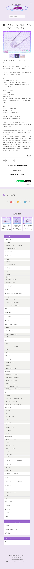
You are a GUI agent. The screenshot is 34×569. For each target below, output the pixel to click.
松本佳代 (7, 516)
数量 (4, 161)
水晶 (7, 413)
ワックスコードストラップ (12, 305)
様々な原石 (8, 395)
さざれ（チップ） (10, 362)
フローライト (9, 430)
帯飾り (7, 327)
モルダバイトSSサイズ (11, 401)
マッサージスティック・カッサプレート (14, 481)
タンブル (8, 467)
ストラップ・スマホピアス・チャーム (14, 293)
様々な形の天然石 (9, 436)
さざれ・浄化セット (10, 359)
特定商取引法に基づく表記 (11, 529)
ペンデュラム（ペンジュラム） (12, 473)
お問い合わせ (8, 533)
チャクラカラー (8, 505)
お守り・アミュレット (10, 330)
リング (6, 289)
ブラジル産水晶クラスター (12, 374)
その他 (7, 456)
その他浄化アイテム (11, 368)
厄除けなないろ (8, 501)
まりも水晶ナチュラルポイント (13, 404)
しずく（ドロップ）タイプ (12, 302)
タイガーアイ (9, 422)
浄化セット (8, 365)
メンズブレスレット (10, 251)
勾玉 (6, 340)
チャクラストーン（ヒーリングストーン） (15, 460)
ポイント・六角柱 (10, 448)
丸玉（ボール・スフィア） (11, 407)
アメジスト (8, 410)
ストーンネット (10, 470)
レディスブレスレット (10, 239)
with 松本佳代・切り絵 (12, 248)
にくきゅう (8, 296)
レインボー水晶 (10, 416)
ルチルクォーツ (10, 427)
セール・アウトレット (10, 509)
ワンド (6, 477)
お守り (7, 337)
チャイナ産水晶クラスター (12, 377)
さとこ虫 (7, 512)
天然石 (7, 259)
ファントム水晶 (10, 424)
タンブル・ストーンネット (11, 464)
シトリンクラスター (11, 383)
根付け (6, 308)
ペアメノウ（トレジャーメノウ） (14, 398)
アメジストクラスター (11, 380)
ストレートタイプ (10, 299)
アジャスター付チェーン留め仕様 (14, 245)
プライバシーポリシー (17, 557)
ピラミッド (8, 442)
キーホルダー (8, 312)
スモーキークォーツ (11, 419)
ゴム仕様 (8, 242)
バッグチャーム (8, 316)
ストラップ (8, 349)
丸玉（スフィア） (10, 445)
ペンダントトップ (10, 271)
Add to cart (17, 170)
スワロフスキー (10, 261)
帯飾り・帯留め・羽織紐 (11, 324)
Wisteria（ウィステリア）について (17, 555)
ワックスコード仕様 (11, 279)
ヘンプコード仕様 (10, 282)
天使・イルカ (9, 454)
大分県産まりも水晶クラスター (13, 389)
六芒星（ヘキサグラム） (12, 440)
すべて (6, 202)
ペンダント (8, 274)
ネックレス (8, 277)
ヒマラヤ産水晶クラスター (12, 386)
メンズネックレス (9, 285)
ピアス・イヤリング (10, 255)
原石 (6, 392)
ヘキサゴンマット (9, 355)
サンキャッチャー (9, 485)
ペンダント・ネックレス (11, 268)
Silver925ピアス (10, 264)
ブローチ (7, 320)
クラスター (7, 371)
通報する (29, 184)
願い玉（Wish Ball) (11, 334)
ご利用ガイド (8, 525)
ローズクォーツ (10, 433)
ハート (7, 451)
